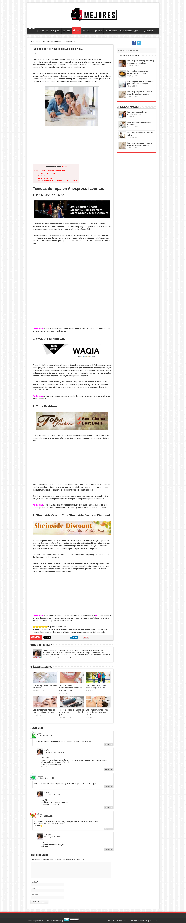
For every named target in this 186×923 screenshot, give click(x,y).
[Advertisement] (72, 146)
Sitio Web (34, 895)
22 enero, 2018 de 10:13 (52, 837)
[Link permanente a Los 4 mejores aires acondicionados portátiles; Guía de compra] (122, 84)
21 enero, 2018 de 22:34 (45, 816)
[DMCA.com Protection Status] (71, 921)
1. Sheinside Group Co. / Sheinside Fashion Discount (56, 181)
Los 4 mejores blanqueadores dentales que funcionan (70, 687)
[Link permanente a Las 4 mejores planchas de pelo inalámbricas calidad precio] (72, 701)
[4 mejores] (93, 22)
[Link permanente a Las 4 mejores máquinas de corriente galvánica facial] (98, 701)
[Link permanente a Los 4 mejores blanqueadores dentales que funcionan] (72, 677)
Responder (108, 744)
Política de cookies (54, 921)
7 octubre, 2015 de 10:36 (52, 795)
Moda (38, 41)
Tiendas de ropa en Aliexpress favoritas (49, 171)
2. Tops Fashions (44, 178)
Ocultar (64, 166)
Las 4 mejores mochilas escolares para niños (96, 686)
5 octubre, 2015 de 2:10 (45, 778)
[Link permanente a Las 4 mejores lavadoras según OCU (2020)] (122, 124)
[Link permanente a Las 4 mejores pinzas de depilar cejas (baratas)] (45, 701)
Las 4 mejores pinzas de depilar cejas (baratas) (44, 711)
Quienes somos (120, 920)
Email (33, 888)
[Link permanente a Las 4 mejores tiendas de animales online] (122, 135)
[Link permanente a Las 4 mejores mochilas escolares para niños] (98, 677)
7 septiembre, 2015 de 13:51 (54, 752)
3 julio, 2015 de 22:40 (44, 736)
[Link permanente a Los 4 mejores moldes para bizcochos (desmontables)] (122, 73)
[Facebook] (134, 43)
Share (75, 637)
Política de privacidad (35, 921)
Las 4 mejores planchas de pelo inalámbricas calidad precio (71, 712)
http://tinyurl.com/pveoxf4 (59, 762)
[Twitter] (139, 43)
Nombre (34, 882)
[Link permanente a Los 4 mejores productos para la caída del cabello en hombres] (122, 94)
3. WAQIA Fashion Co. (45, 176)
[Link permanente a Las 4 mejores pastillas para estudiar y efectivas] (122, 114)
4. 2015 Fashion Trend (45, 173)
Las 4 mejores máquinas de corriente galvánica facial (97, 712)
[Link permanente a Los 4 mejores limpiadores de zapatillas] (45, 677)
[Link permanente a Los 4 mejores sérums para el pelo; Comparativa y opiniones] (122, 63)
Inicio (31, 31)
